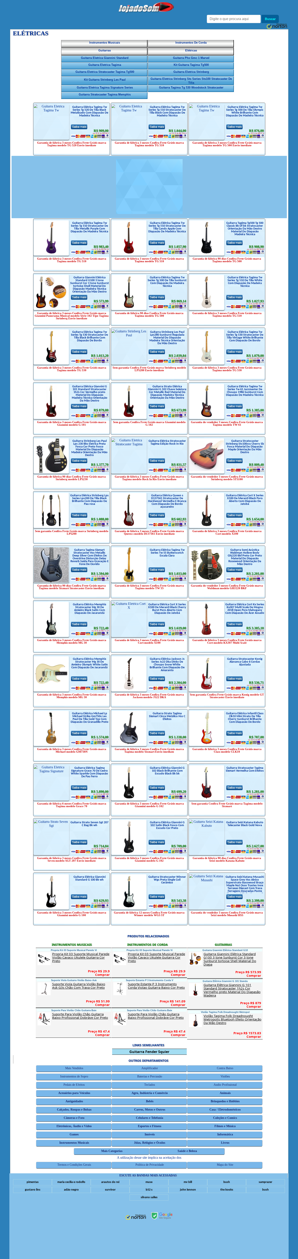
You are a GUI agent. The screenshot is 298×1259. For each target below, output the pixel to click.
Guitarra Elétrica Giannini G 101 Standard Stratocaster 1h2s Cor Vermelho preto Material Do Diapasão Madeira (232, 990)
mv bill (188, 1182)
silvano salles (149, 1197)
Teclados (149, 1084)
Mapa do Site (225, 1164)
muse (149, 1182)
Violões (225, 1076)
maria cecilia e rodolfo (71, 1182)
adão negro (71, 1189)
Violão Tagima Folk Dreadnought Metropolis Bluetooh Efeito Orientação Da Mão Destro (233, 1019)
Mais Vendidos (74, 1068)
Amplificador (149, 1068)
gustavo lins (32, 1189)
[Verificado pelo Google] (162, 1216)
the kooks (226, 1189)
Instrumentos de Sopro (74, 1076)
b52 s (149, 1189)
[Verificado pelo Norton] (136, 1217)
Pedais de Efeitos (74, 1084)
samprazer (265, 1182)
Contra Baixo (225, 1068)
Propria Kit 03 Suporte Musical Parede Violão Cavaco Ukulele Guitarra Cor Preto (81, 957)
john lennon (188, 1189)
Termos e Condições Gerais (74, 1164)
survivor (110, 1189)
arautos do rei (110, 1182)
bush (226, 1182)
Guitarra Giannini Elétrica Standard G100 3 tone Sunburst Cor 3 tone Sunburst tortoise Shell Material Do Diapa (232, 959)
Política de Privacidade (149, 1164)
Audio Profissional (225, 1084)
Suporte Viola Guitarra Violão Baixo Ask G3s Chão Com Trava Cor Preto (81, 986)
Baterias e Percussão (149, 1076)
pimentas (33, 1182)
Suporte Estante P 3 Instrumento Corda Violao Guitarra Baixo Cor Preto (157, 986)
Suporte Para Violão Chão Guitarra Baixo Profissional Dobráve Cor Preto (81, 1016)
